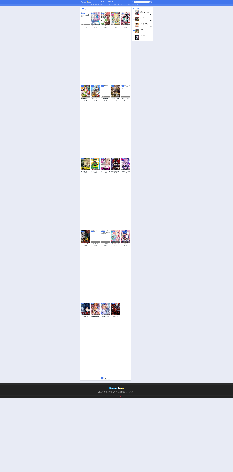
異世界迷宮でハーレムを (85, 98)
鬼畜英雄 (141, 11)
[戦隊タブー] (115, 309)
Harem (144, 12)
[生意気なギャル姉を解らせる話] (125, 164)
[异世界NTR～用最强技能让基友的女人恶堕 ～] (95, 309)
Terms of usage (111, 383)
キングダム (141, 17)
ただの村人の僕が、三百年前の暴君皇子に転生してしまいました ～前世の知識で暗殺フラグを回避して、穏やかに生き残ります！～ (116, 98)
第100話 (105, 27)
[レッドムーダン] (85, 236)
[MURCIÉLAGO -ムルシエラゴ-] (115, 164)
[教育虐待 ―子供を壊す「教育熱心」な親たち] (125, 91)
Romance (144, 24)
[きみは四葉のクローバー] (105, 18)
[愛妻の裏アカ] (85, 309)
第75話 (105, 100)
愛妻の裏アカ (85, 316)
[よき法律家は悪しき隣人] (105, 91)
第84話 (126, 172)
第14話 (95, 245)
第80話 (85, 172)
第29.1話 (85, 100)
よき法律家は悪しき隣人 (106, 98)
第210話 (115, 172)
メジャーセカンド (95, 98)
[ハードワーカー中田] (105, 164)
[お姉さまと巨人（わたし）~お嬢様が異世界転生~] (105, 236)
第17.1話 (115, 100)
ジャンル (97, 1)
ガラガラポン (95, 243)
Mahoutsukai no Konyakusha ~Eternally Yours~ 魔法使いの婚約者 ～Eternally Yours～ (105, 316)
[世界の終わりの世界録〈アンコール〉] (95, 18)
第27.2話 (115, 245)
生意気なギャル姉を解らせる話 (126, 171)
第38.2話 (125, 27)
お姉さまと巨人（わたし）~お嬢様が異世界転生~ (105, 243)
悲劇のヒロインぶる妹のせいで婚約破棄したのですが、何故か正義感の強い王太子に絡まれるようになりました (116, 243)
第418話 (95, 172)
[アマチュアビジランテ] (85, 164)
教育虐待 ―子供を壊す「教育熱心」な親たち (126, 98)
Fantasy (147, 12)
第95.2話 (125, 100)
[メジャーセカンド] (95, 91)
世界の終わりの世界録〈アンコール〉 (95, 26)
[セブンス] (125, 236)
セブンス (126, 243)
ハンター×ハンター (95, 171)
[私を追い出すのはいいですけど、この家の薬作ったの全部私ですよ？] (85, 18)
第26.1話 (125, 245)
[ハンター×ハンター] (95, 164)
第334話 (95, 100)
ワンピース (141, 29)
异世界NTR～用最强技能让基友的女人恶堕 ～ (95, 316)
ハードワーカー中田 (106, 171)
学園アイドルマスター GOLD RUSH (116, 26)
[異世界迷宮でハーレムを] (85, 91)
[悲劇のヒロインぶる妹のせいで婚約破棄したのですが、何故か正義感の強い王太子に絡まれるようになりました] (115, 236)
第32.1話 (105, 245)
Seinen (148, 24)
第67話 (116, 27)
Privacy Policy (121, 383)
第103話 (85, 245)
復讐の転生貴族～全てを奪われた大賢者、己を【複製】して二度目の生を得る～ (126, 26)
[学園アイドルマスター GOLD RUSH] (115, 18)
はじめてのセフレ (143, 23)
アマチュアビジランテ (85, 171)
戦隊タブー (115, 316)
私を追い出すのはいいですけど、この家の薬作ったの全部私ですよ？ (85, 26)
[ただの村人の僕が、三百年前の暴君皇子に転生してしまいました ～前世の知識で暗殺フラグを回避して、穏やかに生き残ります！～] (115, 91)
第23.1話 (85, 27)
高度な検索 (110, 1)
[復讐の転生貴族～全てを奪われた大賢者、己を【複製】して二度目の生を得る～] (125, 18)
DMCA (117, 383)
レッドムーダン (85, 243)
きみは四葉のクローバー (106, 26)
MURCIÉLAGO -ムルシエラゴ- (115, 171)
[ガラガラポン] (95, 236)
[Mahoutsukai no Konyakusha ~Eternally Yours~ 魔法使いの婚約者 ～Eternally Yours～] (105, 309)
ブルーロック (142, 35)
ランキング (103, 1)
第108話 (95, 27)
